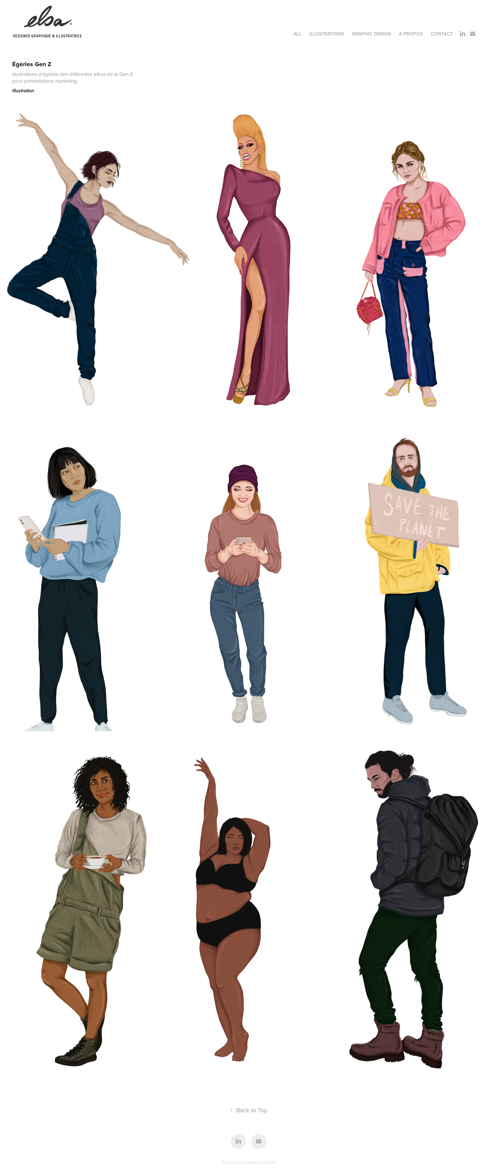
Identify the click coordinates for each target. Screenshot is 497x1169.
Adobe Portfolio (260, 1162)
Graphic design (371, 33)
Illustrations (326, 33)
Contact (442, 33)
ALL (297, 33)
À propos (411, 33)
